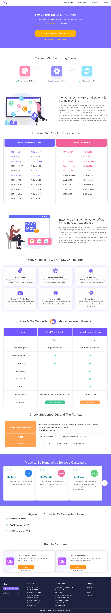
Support (105, 2)
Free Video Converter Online (35, 595)
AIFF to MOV (68, 189)
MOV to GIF (16, 175)
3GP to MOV (88, 171)
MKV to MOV (88, 152)
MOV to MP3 (36, 175)
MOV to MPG (16, 171)
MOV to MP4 (16, 152)
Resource (95, 2)
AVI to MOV (68, 157)
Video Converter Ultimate (89, 332)
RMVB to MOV (69, 175)
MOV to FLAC (36, 189)
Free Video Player (32, 605)
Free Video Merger (32, 597)
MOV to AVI (15, 157)
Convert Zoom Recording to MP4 (64, 587)
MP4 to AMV (58, 592)
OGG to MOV (88, 194)
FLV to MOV (68, 161)
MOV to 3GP (36, 171)
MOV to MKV (36, 152)
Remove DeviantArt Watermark (63, 595)
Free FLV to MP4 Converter (35, 590)
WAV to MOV (88, 185)
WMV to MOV (88, 161)
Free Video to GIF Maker (34, 592)
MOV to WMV (36, 161)
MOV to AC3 (36, 180)
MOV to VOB (36, 166)
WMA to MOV (68, 185)
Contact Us (90, 590)
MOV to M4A (36, 194)
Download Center (12, 588)
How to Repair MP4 (60, 605)
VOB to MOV (88, 166)
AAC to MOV (68, 180)
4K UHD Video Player (61, 603)
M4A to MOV (68, 194)
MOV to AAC (16, 180)
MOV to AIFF (16, 189)
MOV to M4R (36, 199)
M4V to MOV (88, 157)
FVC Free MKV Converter (79, 555)
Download (90, 402)
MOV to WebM (17, 166)
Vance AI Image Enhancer (62, 600)
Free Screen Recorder (33, 603)
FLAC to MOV (88, 189)
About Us (89, 587)
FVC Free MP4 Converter (27, 555)
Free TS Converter (32, 587)
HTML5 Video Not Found (62, 597)
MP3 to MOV (88, 175)
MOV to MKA (16, 194)
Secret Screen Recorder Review (63, 590)
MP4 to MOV (68, 152)
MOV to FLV (16, 161)
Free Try (25, 567)
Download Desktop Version (56, 39)
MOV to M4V (36, 157)
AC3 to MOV (88, 180)
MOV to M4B (16, 199)
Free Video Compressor (34, 600)
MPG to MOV (68, 171)
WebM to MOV (69, 166)
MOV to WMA (16, 185)
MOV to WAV (36, 185)
